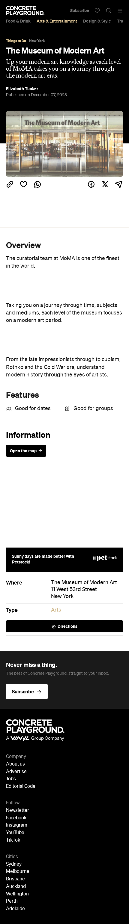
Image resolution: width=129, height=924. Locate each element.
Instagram (16, 825)
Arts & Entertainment (57, 21)
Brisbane (15, 879)
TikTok (13, 840)
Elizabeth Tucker (22, 88)
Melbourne (17, 871)
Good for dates (33, 408)
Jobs (11, 779)
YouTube (15, 832)
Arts (56, 610)
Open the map (23, 450)
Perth (12, 901)
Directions (67, 626)
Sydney (14, 864)
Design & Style (97, 21)
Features (22, 395)
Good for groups (93, 408)
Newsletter (17, 810)
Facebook (16, 818)
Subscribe (79, 10)
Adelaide (15, 909)
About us (15, 764)
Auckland (16, 886)
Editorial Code (20, 786)
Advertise (16, 771)
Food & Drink (18, 21)
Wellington (17, 894)
